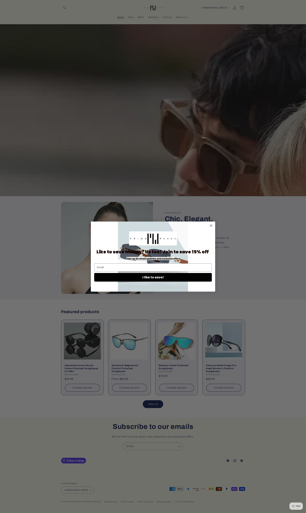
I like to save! (153, 277)
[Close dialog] (211, 225)
